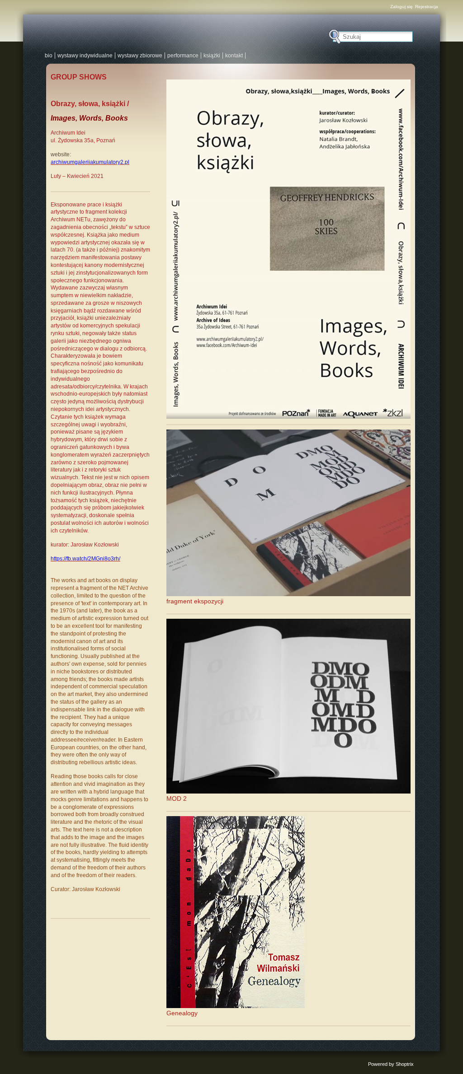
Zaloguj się (401, 6)
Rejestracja (426, 6)
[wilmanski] (179, 32)
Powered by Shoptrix (391, 1064)
